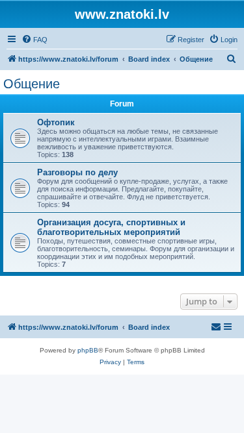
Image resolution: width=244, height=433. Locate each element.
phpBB (87, 350)
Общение (31, 84)
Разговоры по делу (77, 172)
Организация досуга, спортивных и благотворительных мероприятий (111, 227)
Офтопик (56, 122)
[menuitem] (34, 39)
